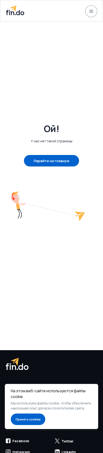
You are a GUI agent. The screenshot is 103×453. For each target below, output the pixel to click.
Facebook (20, 441)
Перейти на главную (51, 161)
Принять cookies (28, 419)
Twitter (68, 441)
